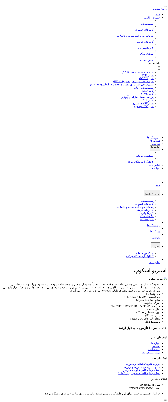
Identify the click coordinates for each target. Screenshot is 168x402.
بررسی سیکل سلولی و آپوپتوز (138, 97)
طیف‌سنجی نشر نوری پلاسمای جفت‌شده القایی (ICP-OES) (122, 84)
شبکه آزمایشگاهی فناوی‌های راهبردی (140, 370)
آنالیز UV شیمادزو (144, 106)
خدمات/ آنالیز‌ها (151, 17)
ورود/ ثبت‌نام (160, 8)
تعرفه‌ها (156, 143)
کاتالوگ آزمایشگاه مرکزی (140, 256)
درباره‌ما (155, 343)
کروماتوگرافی (146, 213)
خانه (158, 14)
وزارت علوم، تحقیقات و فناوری (143, 364)
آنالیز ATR (148, 100)
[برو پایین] (165, 400)
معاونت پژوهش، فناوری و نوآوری (142, 367)
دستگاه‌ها (155, 140)
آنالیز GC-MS (146, 78)
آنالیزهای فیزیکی (145, 210)
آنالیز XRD (148, 90)
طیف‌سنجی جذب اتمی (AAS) (138, 72)
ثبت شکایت (154, 349)
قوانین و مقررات (151, 352)
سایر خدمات (147, 219)
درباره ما (155, 168)
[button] (155, 148)
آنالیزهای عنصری (144, 203)
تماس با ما (154, 165)
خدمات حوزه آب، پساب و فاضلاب (135, 207)
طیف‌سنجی (147, 200)
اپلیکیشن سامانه (145, 253)
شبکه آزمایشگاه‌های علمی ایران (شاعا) (139, 373)
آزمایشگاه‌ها (153, 137)
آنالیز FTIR (148, 75)
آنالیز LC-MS (147, 93)
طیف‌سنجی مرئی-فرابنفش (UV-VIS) (133, 81)
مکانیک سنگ (147, 216)
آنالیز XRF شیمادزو (143, 103)
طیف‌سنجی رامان (144, 87)
